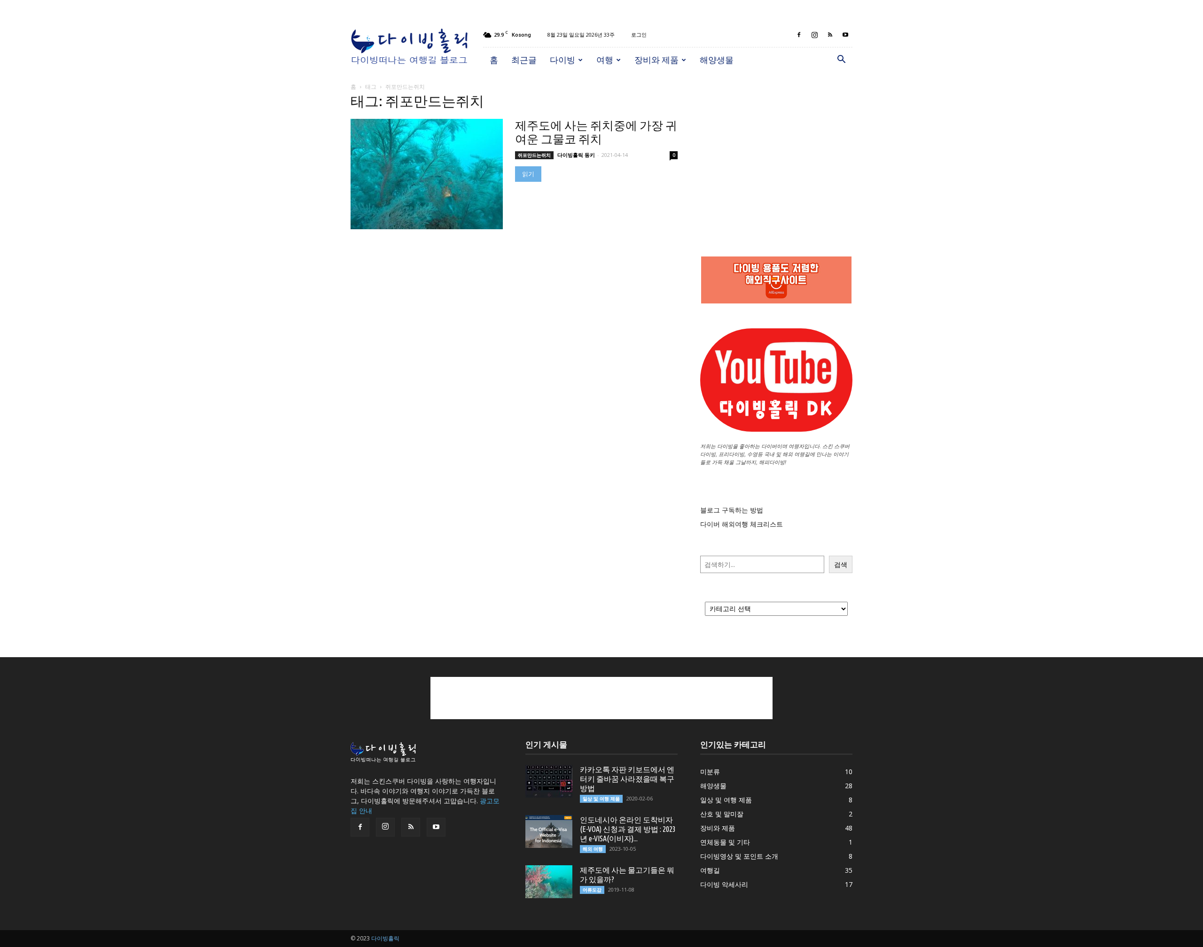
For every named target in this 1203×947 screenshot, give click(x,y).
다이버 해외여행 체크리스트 (741, 524)
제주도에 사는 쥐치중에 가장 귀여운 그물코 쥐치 (596, 132)
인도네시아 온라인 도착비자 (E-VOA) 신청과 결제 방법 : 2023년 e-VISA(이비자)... (628, 829)
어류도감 (592, 889)
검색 (840, 564)
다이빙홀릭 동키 (576, 154)
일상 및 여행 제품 (601, 798)
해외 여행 (593, 849)
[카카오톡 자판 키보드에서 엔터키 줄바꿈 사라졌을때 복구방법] (548, 781)
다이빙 (562, 59)
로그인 (639, 34)
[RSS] (830, 34)
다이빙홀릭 (385, 938)
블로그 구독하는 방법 (731, 509)
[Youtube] (845, 34)
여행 (604, 59)
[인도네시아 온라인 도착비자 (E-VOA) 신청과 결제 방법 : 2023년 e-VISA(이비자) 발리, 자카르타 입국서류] (548, 831)
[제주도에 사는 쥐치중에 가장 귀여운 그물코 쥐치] (427, 174)
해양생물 (717, 59)
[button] (841, 60)
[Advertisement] (776, 155)
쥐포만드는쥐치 (534, 155)
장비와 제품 (656, 59)
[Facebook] (799, 34)
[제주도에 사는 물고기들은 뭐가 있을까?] (548, 881)
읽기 (528, 174)
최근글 (524, 59)
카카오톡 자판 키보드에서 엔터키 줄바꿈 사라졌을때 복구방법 (627, 778)
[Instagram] (814, 34)
